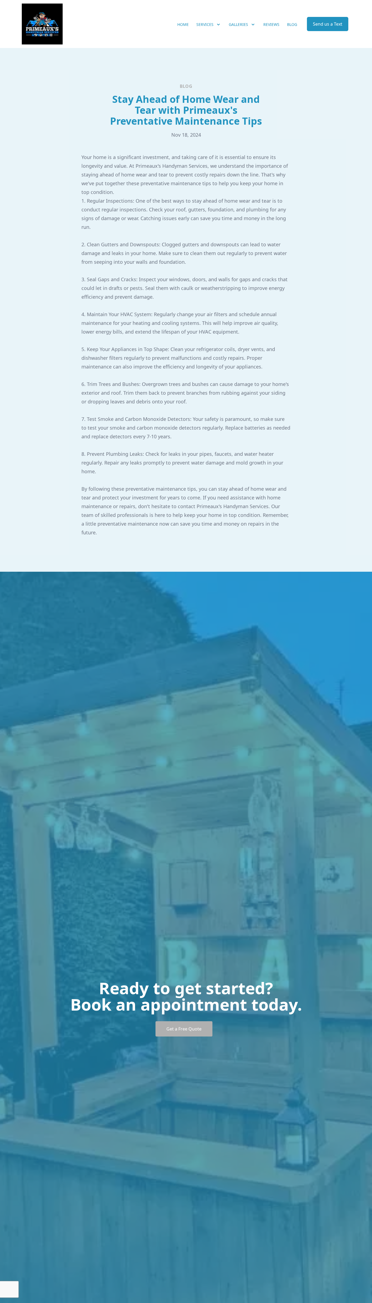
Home (183, 24)
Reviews (271, 24)
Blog (292, 24)
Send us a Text (327, 24)
